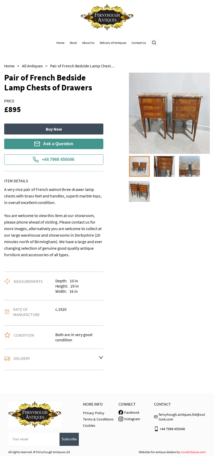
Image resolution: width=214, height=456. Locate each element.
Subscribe (69, 439)
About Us (88, 43)
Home (60, 43)
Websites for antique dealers (157, 452)
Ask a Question (58, 144)
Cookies (89, 425)
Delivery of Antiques (113, 43)
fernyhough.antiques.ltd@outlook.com (182, 417)
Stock (73, 43)
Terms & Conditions (98, 419)
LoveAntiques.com (193, 452)
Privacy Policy (93, 413)
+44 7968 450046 (58, 159)
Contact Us (139, 43)
